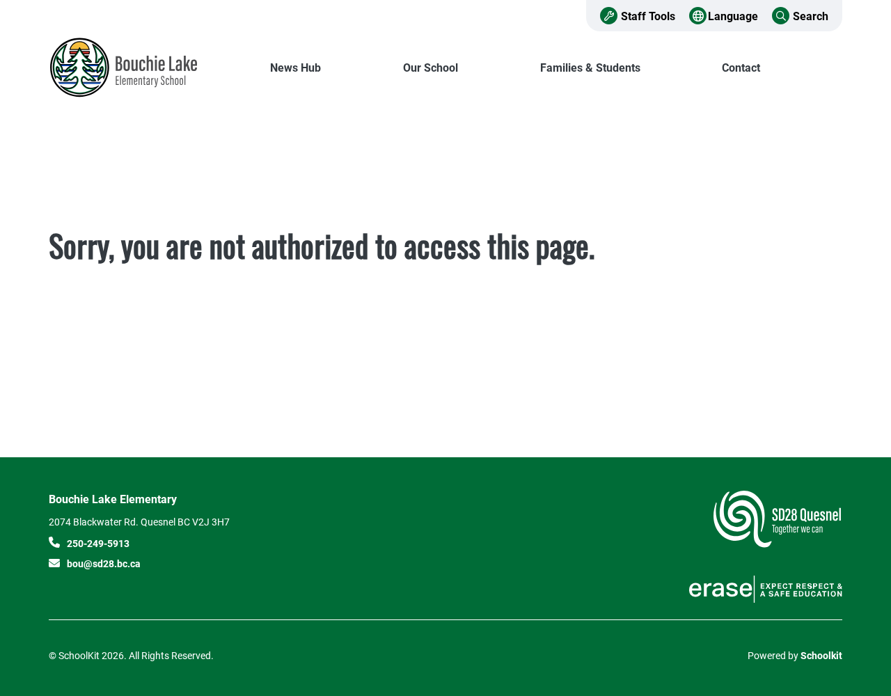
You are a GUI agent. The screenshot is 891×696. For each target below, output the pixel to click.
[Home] (143, 67)
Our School (430, 67)
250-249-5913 (98, 543)
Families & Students (590, 67)
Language (733, 15)
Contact (741, 67)
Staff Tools (648, 15)
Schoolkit (821, 655)
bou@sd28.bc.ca (104, 563)
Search (810, 15)
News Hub (295, 67)
